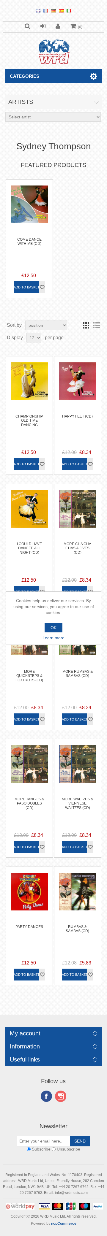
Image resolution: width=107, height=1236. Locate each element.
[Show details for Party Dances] (29, 890)
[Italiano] (69, 10)
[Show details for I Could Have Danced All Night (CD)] (29, 507)
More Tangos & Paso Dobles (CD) (29, 803)
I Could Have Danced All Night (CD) (29, 548)
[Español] (61, 10)
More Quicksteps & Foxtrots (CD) (29, 675)
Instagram (60, 1096)
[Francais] (45, 10)
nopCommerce (63, 1223)
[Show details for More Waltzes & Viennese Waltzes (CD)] (78, 762)
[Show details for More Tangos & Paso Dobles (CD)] (29, 762)
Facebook (46, 1096)
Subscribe (41, 1149)
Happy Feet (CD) (77, 416)
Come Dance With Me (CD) (29, 241)
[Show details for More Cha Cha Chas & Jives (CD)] (78, 507)
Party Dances (29, 927)
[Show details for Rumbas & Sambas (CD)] (78, 890)
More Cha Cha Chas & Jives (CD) (77, 548)
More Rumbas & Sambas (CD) (77, 673)
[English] (38, 10)
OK (53, 627)
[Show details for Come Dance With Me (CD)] (29, 203)
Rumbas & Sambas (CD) (77, 929)
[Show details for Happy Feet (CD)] (78, 380)
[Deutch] (53, 10)
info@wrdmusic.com (71, 1193)
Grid (85, 325)
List (96, 325)
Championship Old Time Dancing (29, 420)
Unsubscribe (68, 1149)
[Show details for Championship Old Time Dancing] (29, 380)
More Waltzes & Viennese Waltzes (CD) (77, 803)
